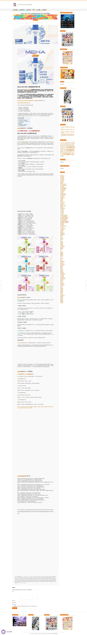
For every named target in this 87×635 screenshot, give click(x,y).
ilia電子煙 (61, 181)
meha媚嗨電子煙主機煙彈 (64, 221)
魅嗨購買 (29, 581)
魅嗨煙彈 (31, 18)
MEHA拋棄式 (29, 577)
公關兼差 (61, 254)
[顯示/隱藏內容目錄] (28, 119)
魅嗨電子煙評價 (51, 18)
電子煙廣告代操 (62, 208)
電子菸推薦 (27, 580)
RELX (62, 142)
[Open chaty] (3, 632)
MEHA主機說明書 (53, 576)
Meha (37, 576)
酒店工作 (61, 282)
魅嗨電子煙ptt (43, 581)
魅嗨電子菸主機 (35, 20)
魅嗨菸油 (25, 581)
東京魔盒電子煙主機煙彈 (64, 222)
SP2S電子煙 (62, 179)
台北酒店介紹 (62, 277)
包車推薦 (61, 245)
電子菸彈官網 (61, 154)
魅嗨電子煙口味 (45, 18)
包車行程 (61, 242)
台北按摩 (61, 285)
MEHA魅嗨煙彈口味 (17, 17)
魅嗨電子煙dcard (40, 18)
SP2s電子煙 (62, 186)
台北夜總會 (62, 275)
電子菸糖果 (72, 154)
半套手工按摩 (62, 284)
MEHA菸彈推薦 (30, 16)
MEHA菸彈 (25, 16)
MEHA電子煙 (39, 16)
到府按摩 (61, 298)
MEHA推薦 (33, 577)
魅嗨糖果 (19, 581)
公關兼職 (61, 255)
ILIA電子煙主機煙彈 (63, 220)
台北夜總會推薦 (62, 278)
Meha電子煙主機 (21, 122)
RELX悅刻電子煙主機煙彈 (64, 217)
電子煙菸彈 (45, 17)
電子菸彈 (70, 153)
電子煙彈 (38, 17)
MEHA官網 (20, 342)
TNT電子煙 (62, 210)
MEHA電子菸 (43, 16)
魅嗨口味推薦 (39, 580)
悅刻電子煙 (70, 145)
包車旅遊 (61, 243)
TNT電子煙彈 (62, 246)
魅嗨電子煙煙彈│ (20, 102)
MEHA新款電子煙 (38, 577)
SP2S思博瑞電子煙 (63, 226)
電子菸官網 (66, 153)
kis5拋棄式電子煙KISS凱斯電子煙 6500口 (67, 134)
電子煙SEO (62, 209)
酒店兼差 (61, 252)
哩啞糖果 (68, 142)
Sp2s (63, 142)
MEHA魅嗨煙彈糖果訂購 (34, 130)
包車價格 (61, 239)
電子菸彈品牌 (72, 153)
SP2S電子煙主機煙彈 (63, 218)
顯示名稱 (13, 600)
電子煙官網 (34, 17)
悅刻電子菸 (63, 146)
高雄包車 (61, 265)
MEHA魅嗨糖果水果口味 (22, 125)
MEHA (19, 128)
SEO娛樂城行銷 (62, 273)
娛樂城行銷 (62, 272)
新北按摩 (61, 296)
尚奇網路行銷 (62, 234)
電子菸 (53, 17)
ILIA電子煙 (62, 176)
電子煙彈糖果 (64, 150)
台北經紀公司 (62, 295)
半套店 (61, 287)
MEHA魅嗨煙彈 (54, 16)
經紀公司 (61, 235)
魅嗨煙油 (16, 581)
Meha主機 (19, 297)
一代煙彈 (66, 142)
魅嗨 (55, 17)
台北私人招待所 (62, 228)
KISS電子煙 (62, 180)
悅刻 (72, 142)
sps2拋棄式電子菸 (63, 187)
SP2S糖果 (61, 227)
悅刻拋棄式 (69, 143)
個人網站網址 (14, 604)
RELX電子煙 (62, 178)
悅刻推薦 (72, 143)
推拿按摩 (61, 232)
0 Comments (24, 582)
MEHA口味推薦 (20, 577)
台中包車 (61, 269)
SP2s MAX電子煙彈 (63, 185)
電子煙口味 (19, 580)
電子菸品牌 (63, 153)
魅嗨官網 (43, 580)
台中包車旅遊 (62, 264)
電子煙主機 (30, 17)
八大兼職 (61, 199)
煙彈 (21, 376)
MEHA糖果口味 (21, 16)
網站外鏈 (61, 260)
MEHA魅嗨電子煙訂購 (22, 130)
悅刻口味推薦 (66, 143)
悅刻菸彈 (65, 145)
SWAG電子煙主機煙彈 (63, 215)
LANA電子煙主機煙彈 (63, 216)
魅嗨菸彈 (22, 581)
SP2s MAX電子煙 (63, 184)
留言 (13, 591)
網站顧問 (61, 182)
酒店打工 (61, 292)
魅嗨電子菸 (55, 18)
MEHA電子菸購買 (53, 579)
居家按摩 (61, 297)
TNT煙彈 (61, 211)
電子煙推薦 (41, 17)
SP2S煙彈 (61, 192)
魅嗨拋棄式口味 (26, 18)
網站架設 (61, 206)
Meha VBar (40, 576)
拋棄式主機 (71, 146)
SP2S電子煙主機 (62, 193)
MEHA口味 (16, 577)
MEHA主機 (48, 576)
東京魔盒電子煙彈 (63, 194)
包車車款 (61, 241)
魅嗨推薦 (50, 580)
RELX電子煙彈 (62, 197)
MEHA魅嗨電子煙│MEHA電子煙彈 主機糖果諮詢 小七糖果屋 (27, 100)
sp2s (61, 174)
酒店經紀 (61, 200)
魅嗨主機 (15, 18)
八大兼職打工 (62, 175)
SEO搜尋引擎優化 (63, 205)
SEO (61, 249)
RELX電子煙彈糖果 (63, 188)
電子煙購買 (50, 17)
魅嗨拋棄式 (22, 18)
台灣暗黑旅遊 (62, 233)
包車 (61, 236)
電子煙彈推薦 (61, 150)
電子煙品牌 (64, 149)
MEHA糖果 (16, 16)
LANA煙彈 (62, 196)
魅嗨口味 (18, 18)
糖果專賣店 (65, 147)
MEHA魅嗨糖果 (23, 17)
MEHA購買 (34, 16)
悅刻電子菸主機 (67, 146)
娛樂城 (61, 267)
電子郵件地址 (14, 602)
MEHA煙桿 (53, 577)
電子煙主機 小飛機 (27, 102)
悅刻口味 (63, 143)
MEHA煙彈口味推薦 (48, 577)
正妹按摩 (61, 288)
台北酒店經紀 (62, 203)
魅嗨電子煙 (34, 18)
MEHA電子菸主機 (48, 16)
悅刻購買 (67, 145)
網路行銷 (61, 204)
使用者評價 (20, 123)
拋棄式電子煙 (31, 89)
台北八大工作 (62, 202)
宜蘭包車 (61, 266)
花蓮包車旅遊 (62, 261)
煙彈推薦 (63, 147)
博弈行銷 (61, 271)
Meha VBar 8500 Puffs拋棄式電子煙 (24, 121)
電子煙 (27, 17)
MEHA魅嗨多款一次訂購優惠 (23, 120)
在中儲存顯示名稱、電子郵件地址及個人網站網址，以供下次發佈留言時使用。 (25, 606)
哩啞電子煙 (70, 142)
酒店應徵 (61, 253)
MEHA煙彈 (42, 577)
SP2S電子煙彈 (62, 190)
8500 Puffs (34, 576)
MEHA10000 (44, 576)
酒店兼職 (61, 198)
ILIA (60, 142)
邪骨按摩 (61, 279)
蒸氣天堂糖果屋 (55, 633)
